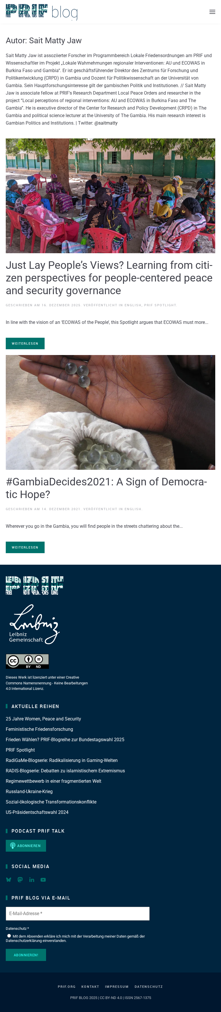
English (133, 305)
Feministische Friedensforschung (39, 729)
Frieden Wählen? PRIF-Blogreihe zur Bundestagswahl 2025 (65, 739)
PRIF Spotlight (160, 305)
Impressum (117, 986)
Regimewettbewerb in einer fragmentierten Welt (53, 781)
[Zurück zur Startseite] (42, 11)
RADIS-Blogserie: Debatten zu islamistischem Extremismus (65, 770)
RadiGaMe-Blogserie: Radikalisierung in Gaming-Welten (62, 760)
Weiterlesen (25, 343)
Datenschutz (149, 986)
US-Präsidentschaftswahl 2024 (37, 812)
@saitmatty (106, 123)
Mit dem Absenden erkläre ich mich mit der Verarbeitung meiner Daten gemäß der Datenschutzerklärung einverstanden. (75, 938)
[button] (212, 11)
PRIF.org (67, 986)
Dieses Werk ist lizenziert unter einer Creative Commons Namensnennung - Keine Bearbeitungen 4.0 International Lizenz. (47, 683)
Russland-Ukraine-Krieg (29, 791)
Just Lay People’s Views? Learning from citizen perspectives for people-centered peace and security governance (109, 278)
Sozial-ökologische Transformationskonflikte (51, 802)
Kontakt (90, 986)
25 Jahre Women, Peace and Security (43, 719)
